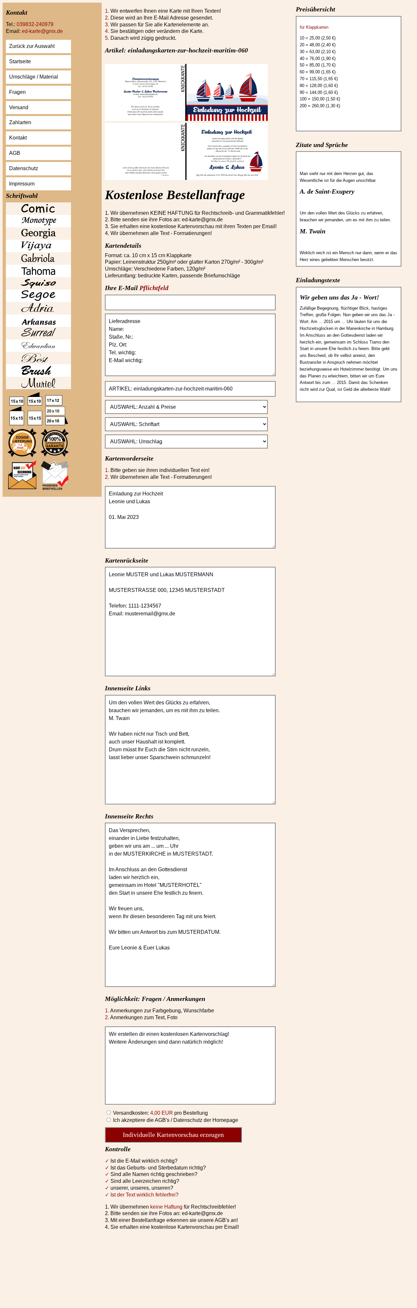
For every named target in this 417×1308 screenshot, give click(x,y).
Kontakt (18, 137)
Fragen (17, 92)
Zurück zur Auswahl (32, 46)
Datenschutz (23, 168)
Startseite (20, 61)
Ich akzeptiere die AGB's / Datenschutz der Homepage (175, 1120)
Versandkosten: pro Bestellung (160, 1113)
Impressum (22, 183)
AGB (14, 153)
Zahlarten (20, 122)
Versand (18, 107)
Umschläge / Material (33, 77)
